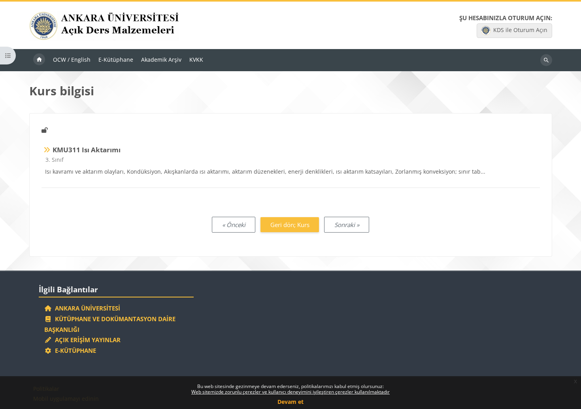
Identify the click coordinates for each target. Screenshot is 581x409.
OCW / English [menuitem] (72, 59)
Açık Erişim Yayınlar (87, 340)
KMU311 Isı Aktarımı (87, 149)
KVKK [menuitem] (196, 59)
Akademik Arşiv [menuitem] (161, 59)
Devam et (290, 401)
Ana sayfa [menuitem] (39, 60)
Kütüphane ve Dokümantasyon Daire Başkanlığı (109, 324)
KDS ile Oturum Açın (520, 30)
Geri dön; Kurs (289, 225)
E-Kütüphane (74, 350)
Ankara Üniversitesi (86, 308)
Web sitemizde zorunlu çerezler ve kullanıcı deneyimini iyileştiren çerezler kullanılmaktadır (290, 391)
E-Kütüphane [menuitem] (115, 59)
